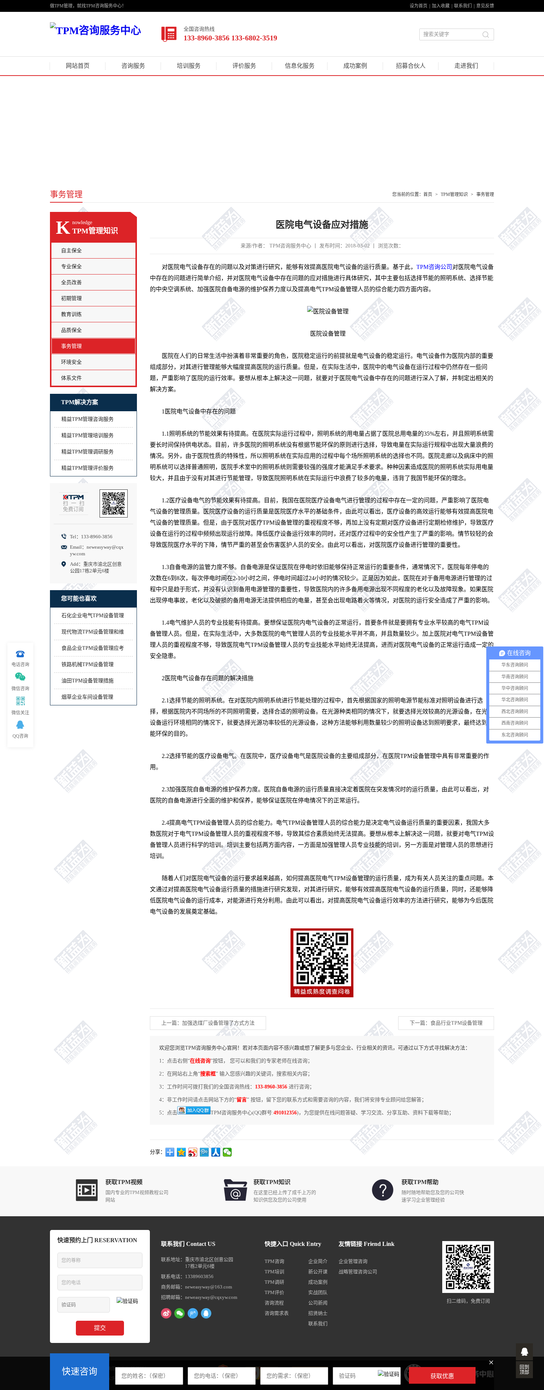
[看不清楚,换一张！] (388, 1375)
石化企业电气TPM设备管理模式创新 (92, 618)
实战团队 (318, 1292)
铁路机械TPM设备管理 (87, 664)
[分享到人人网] (216, 1152)
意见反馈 (485, 6)
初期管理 (71, 298)
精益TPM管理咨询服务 (87, 419)
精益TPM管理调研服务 (87, 452)
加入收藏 (441, 6)
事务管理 (485, 194)
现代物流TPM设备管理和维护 (92, 634)
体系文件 (71, 378)
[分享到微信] (227, 1152)
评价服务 (244, 66)
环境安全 (71, 362)
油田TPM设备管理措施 (87, 681)
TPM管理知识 (454, 194)
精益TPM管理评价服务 (87, 468)
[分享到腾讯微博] (204, 1152)
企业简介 (318, 1261)
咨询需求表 (277, 1313)
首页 (427, 194)
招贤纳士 (318, 1313)
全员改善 (71, 282)
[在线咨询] (524, 1351)
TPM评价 (274, 1292)
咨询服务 (133, 66)
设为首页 (418, 6)
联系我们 (463, 6)
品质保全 (71, 330)
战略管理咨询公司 (358, 1271)
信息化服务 (300, 66)
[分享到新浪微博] (193, 1152)
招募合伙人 (411, 66)
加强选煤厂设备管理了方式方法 (218, 1023)
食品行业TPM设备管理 (456, 1023)
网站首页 (78, 66)
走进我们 (466, 66)
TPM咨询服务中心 (290, 246)
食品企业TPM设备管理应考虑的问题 (92, 650)
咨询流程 (274, 1303)
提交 (100, 1328)
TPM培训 (274, 1271)
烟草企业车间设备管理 (87, 697)
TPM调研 (274, 1282)
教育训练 (71, 314)
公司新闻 (318, 1303)
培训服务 (189, 66)
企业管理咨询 (353, 1261)
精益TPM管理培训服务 (87, 435)
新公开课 (318, 1271)
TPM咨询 (274, 1261)
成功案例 (355, 66)
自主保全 (71, 250)
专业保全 (71, 266)
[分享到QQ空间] (181, 1152)
